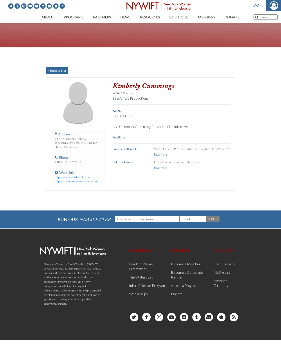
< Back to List (57, 70)
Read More (119, 137)
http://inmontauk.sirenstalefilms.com (77, 181)
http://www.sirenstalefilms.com (73, 177)
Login (257, 5)
